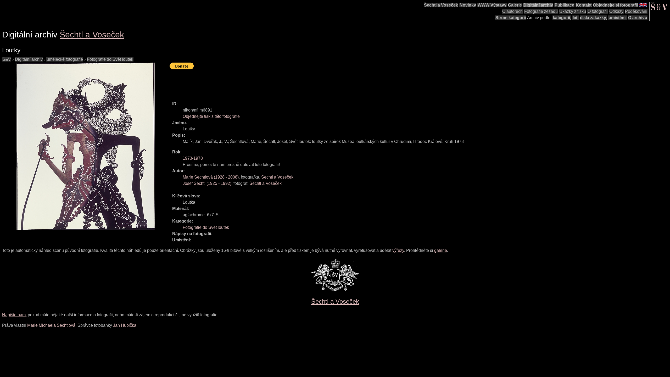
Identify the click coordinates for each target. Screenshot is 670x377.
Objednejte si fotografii (615, 5)
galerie (440, 250)
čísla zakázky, (593, 17)
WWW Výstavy (492, 5)
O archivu (637, 17)
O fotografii (598, 11)
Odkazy (616, 11)
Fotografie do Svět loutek (110, 59)
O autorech (512, 11)
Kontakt (583, 5)
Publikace (564, 5)
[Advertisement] (265, 83)
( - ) (211, 177)
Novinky (468, 5)
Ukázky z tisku (572, 11)
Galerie (515, 5)
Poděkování (636, 11)
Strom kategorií (510, 17)
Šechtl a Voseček (441, 5)
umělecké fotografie (65, 59)
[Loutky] (86, 146)
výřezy (398, 250)
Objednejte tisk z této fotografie (211, 116)
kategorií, (562, 17)
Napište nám (14, 315)
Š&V (6, 59)
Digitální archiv (538, 5)
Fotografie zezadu (541, 11)
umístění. (617, 17)
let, (575, 17)
